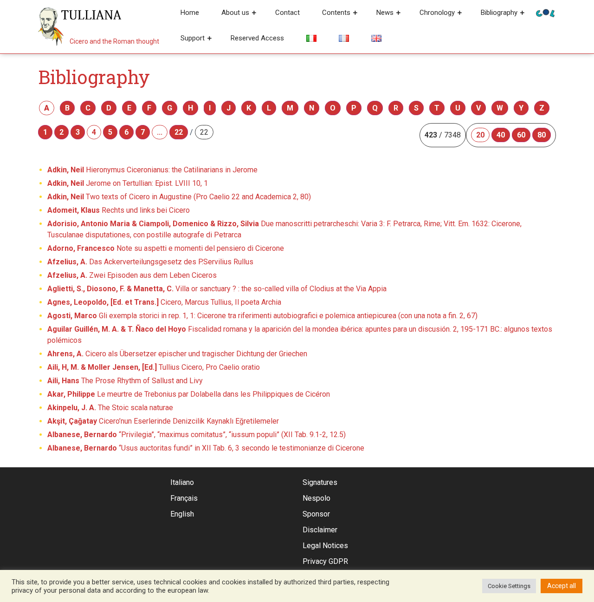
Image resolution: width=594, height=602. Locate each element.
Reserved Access (257, 38)
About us (235, 12)
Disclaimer (320, 529)
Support (193, 38)
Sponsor (316, 514)
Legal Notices (325, 545)
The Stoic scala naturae (110, 407)
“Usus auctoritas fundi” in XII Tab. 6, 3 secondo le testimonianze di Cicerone (205, 448)
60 (521, 135)
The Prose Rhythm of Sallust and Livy (125, 380)
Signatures (320, 482)
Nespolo (316, 498)
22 (178, 132)
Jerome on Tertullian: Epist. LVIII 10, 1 (127, 183)
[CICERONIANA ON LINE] (545, 12)
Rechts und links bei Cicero (118, 210)
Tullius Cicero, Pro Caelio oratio (153, 367)
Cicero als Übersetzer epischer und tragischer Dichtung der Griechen (177, 353)
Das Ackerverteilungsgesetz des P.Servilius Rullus (150, 261)
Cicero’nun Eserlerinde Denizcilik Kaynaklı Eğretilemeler (163, 421)
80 (541, 135)
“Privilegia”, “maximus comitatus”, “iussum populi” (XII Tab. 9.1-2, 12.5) (196, 434)
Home (190, 12)
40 (501, 135)
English (182, 514)
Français (184, 498)
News (385, 12)
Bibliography (499, 12)
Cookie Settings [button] (509, 585)
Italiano (182, 482)
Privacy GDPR (325, 561)
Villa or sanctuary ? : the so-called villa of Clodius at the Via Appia (217, 288)
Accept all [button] (561, 585)
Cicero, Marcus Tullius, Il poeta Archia (164, 302)
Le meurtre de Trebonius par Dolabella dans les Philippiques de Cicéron (188, 394)
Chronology (437, 12)
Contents (336, 12)
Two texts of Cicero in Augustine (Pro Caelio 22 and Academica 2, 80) (179, 196)
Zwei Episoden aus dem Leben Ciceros (132, 275)
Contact (287, 12)
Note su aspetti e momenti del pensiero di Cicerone (165, 248)
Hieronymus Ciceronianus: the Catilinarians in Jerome (152, 169)
